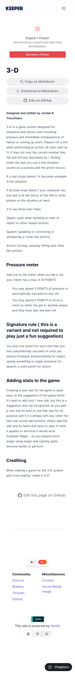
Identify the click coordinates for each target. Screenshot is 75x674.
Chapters (62, 667)
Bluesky (18, 586)
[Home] (14, 8)
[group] (37, 633)
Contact (48, 580)
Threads (18, 593)
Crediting (16, 460)
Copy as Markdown (40, 81)
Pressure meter (22, 264)
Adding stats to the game (33, 380)
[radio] (28, 633)
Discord (18, 580)
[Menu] (63, 8)
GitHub (17, 599)
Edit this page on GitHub (44, 495)
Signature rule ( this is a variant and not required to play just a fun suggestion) (34, 330)
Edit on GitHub (40, 100)
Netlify (55, 626)
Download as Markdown (40, 91)
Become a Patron (37, 54)
